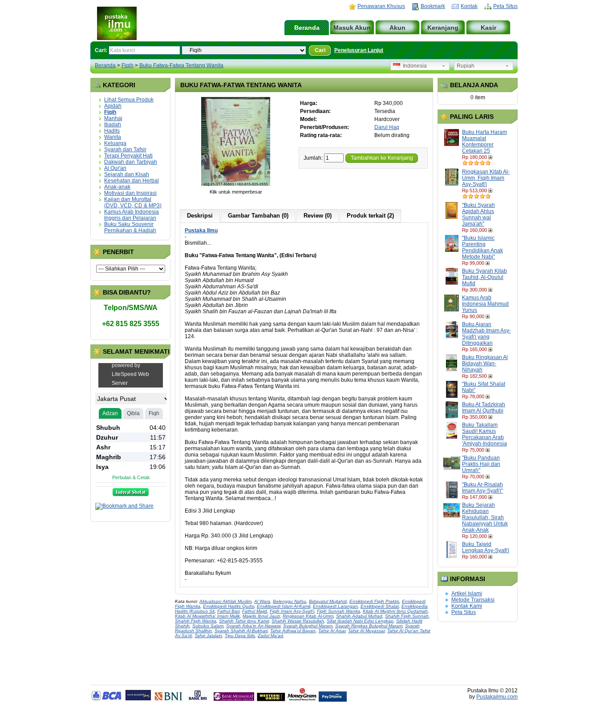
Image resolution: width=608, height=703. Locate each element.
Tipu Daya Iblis (240, 635)
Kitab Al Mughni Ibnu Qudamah (395, 611)
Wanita (112, 137)
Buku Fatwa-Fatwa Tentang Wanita (181, 65)
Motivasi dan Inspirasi (130, 193)
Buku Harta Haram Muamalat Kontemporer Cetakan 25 (484, 141)
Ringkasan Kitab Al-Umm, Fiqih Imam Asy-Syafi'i (486, 178)
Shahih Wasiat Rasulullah (298, 620)
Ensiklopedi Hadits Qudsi (228, 606)
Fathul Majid (254, 611)
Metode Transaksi (473, 600)
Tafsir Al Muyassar (366, 630)
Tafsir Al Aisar (331, 630)
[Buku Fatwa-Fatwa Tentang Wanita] (236, 185)
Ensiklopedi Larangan (335, 606)
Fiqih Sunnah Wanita (338, 611)
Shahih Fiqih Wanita (195, 620)
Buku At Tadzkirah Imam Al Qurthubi (483, 407)
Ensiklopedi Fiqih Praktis (374, 601)
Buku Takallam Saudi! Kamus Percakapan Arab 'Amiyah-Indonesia (484, 434)
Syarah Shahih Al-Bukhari (241, 630)
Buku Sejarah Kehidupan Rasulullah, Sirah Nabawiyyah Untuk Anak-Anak (485, 517)
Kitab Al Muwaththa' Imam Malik (207, 616)
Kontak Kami (466, 606)
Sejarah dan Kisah (126, 174)
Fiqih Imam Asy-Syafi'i (292, 611)
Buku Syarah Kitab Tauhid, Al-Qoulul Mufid (484, 277)
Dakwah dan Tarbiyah (130, 162)
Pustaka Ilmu (201, 230)
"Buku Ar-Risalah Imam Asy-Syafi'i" (482, 487)
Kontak (469, 6)
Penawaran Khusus (381, 6)
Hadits (112, 131)
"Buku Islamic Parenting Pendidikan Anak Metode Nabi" (482, 247)
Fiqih (128, 65)
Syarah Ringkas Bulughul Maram (368, 625)
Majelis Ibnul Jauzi (261, 616)
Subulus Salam (207, 625)
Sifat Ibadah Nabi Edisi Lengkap (360, 620)
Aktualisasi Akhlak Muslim (225, 601)
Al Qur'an (115, 168)
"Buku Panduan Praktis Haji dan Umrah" (481, 464)
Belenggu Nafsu (289, 601)
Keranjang (442, 27)
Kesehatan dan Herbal (131, 181)
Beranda (307, 27)
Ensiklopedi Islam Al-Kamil (283, 606)
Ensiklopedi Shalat (380, 606)
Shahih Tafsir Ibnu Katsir (244, 620)
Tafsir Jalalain (208, 635)
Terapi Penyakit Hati (128, 156)
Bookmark (433, 6)
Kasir (488, 27)
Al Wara (262, 601)
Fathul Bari (228, 611)
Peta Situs (505, 6)
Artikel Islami (466, 593)
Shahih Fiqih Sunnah (407, 616)
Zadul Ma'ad (270, 635)
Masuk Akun (352, 27)
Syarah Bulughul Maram (307, 625)
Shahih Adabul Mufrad (359, 616)
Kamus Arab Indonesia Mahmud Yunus (485, 304)
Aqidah (113, 106)
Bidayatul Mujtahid (328, 601)
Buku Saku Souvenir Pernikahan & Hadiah (130, 227)
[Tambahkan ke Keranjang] (491, 157)
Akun (397, 27)
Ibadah (112, 124)
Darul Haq (386, 127)
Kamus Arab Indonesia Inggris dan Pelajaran (131, 215)
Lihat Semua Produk (129, 100)
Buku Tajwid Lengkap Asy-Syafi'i (485, 547)
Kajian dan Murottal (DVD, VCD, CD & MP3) (133, 202)
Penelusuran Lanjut (358, 50)
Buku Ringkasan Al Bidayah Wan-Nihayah (485, 363)
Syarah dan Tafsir (125, 149)
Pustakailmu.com (497, 697)
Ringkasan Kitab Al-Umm (308, 616)
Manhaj (113, 118)
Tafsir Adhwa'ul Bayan (293, 630)
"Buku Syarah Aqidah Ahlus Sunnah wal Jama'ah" (478, 214)
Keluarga (115, 143)
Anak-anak (117, 187)
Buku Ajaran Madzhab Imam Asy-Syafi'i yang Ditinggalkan (486, 333)
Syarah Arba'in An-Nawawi (253, 625)
